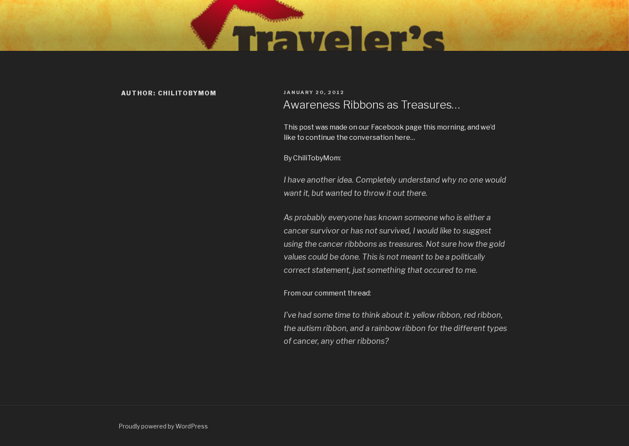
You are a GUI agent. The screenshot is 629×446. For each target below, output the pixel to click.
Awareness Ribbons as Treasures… (371, 104)
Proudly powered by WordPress (163, 426)
